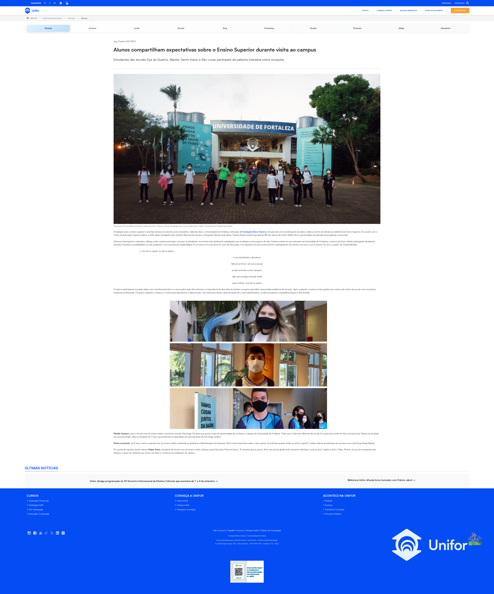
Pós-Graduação (36, 509)
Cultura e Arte (183, 505)
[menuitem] (48, 28)
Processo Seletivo (333, 514)
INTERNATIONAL (446, 3)
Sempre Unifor (252, 530)
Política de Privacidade (271, 530)
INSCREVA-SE (460, 10)
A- (45, 3)
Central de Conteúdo (52, 18)
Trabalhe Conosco (235, 530)
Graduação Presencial (38, 500)
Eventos (329, 505)
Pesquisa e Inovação (186, 509)
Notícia (84, 18)
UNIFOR (33, 18)
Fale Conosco (219, 530)
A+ (55, 3)
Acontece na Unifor (434, 10)
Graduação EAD (36, 505)
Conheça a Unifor (384, 10)
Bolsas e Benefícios (408, 10)
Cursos (365, 10)
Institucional (182, 500)
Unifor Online (460, 3)
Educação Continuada (39, 514)
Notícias (71, 18)
